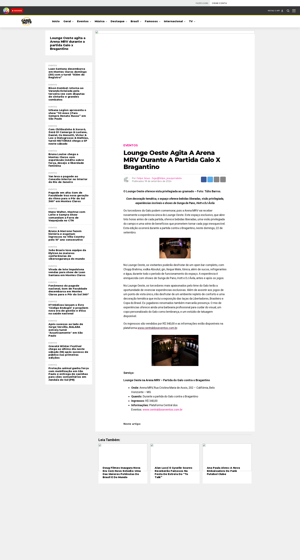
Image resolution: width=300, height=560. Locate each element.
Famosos (151, 21)
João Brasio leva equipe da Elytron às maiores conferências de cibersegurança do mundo (67, 254)
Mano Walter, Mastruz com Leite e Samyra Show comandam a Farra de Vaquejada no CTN (66, 216)
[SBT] (6, 11)
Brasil (135, 21)
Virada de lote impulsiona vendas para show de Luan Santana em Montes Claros (66, 272)
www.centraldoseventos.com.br (157, 328)
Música (100, 21)
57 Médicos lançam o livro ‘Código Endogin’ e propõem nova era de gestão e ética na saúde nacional (68, 309)
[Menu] (294, 10)
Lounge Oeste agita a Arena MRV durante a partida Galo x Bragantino (67, 43)
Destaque (118, 21)
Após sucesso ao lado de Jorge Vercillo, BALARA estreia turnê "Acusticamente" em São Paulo (65, 330)
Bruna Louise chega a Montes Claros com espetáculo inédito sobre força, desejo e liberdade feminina (66, 160)
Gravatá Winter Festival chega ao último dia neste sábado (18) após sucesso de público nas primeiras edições (68, 352)
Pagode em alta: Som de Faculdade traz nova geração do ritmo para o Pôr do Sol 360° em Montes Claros (68, 197)
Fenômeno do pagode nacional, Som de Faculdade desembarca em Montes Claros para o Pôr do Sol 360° (68, 290)
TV (191, 21)
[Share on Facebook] (204, 179)
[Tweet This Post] (210, 179)
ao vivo (18, 10)
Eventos (83, 21)
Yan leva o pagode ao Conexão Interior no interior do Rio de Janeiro (68, 179)
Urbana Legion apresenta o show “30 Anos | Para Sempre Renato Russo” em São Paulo (67, 114)
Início (56, 21)
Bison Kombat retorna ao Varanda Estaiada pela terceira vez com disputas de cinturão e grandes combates (66, 94)
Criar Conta (219, 3)
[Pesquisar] (288, 10)
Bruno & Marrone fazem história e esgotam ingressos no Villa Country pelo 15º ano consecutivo (66, 235)
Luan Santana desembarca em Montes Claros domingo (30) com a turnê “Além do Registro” (67, 73)
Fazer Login (202, 3)
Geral (67, 21)
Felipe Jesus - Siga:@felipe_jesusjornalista (159, 178)
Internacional (173, 21)
